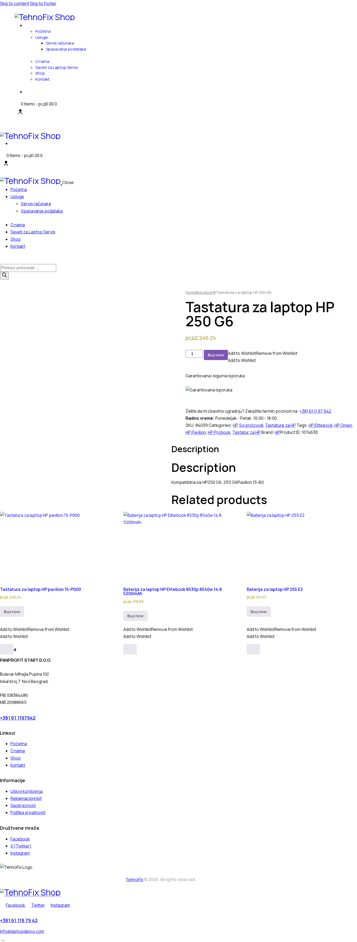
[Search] (4, 275)
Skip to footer (43, 3)
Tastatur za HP (246, 432)
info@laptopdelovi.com (22, 931)
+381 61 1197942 (18, 718)
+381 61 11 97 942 (315, 411)
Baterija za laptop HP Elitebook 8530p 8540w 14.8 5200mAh (172, 591)
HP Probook (219, 432)
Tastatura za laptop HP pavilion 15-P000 (40, 589)
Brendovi (203, 292)
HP (213, 292)
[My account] (20, 112)
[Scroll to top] (3, 938)
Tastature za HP (280, 425)
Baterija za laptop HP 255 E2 (275, 589)
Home (191, 292)
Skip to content (14, 3)
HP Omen (343, 425)
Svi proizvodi (251, 425)
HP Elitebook (321, 425)
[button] (262, 353)
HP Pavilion (196, 432)
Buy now (216, 355)
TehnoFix (134, 879)
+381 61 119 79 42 (19, 920)
